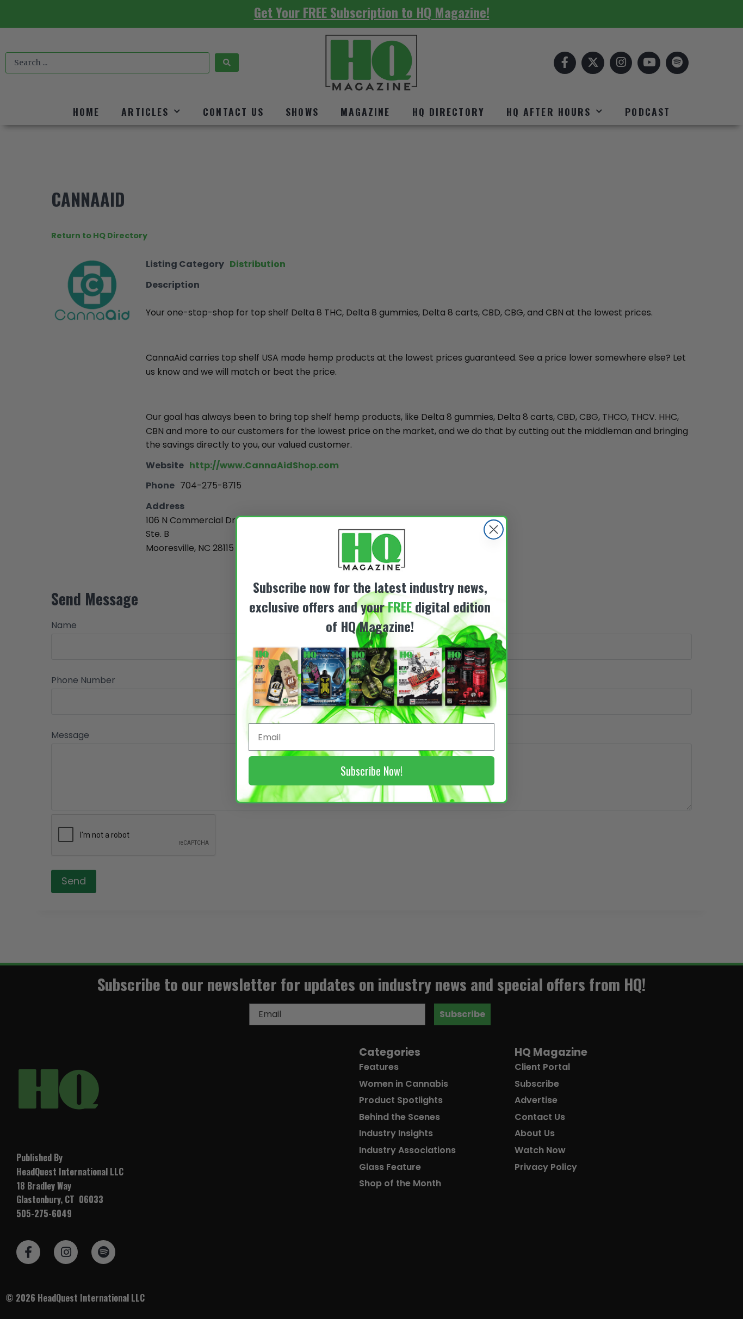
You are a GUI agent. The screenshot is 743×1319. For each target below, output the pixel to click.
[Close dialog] (493, 529)
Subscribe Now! (371, 771)
